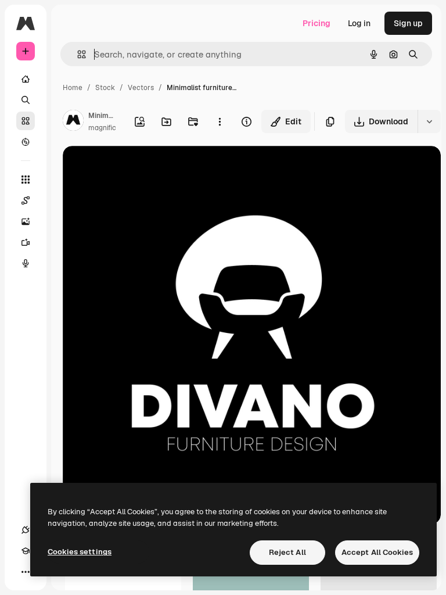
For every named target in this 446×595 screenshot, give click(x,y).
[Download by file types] (429, 121)
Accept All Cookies (377, 552)
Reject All (287, 552)
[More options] (219, 121)
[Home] (25, 79)
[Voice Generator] (25, 263)
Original (137, 168)
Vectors (141, 87)
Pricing (316, 23)
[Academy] (25, 551)
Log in (359, 23)
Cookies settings (80, 552)
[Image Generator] (25, 221)
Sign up (408, 23)
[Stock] (25, 121)
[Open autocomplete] (77, 54)
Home (72, 87)
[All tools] (25, 179)
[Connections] (25, 530)
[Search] (25, 100)
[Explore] (25, 141)
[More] (25, 571)
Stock (105, 87)
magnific (102, 127)
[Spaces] (25, 200)
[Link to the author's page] (73, 122)
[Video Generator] (25, 242)
